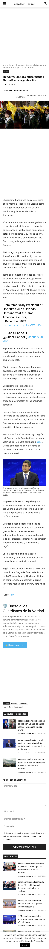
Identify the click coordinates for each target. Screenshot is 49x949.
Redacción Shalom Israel (18, 90)
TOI (12, 594)
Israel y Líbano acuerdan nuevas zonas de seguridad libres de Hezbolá (30, 903)
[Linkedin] (27, 134)
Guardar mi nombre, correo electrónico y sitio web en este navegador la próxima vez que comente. (24, 836)
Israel (11, 65)
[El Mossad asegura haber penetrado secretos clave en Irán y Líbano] (9, 919)
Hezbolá (14, 703)
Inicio (5, 65)
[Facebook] (2, 134)
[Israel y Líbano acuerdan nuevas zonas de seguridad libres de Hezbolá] (9, 903)
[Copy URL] (9, 140)
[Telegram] (2, 140)
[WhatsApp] (21, 134)
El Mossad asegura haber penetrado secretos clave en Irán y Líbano (31, 919)
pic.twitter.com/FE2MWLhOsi (22, 325)
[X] (9, 134)
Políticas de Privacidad (32, 941)
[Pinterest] (15, 134)
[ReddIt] (34, 134)
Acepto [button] (25, 945)
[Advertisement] (24, 39)
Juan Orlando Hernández (13, 707)
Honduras (23, 703)
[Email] (40, 134)
